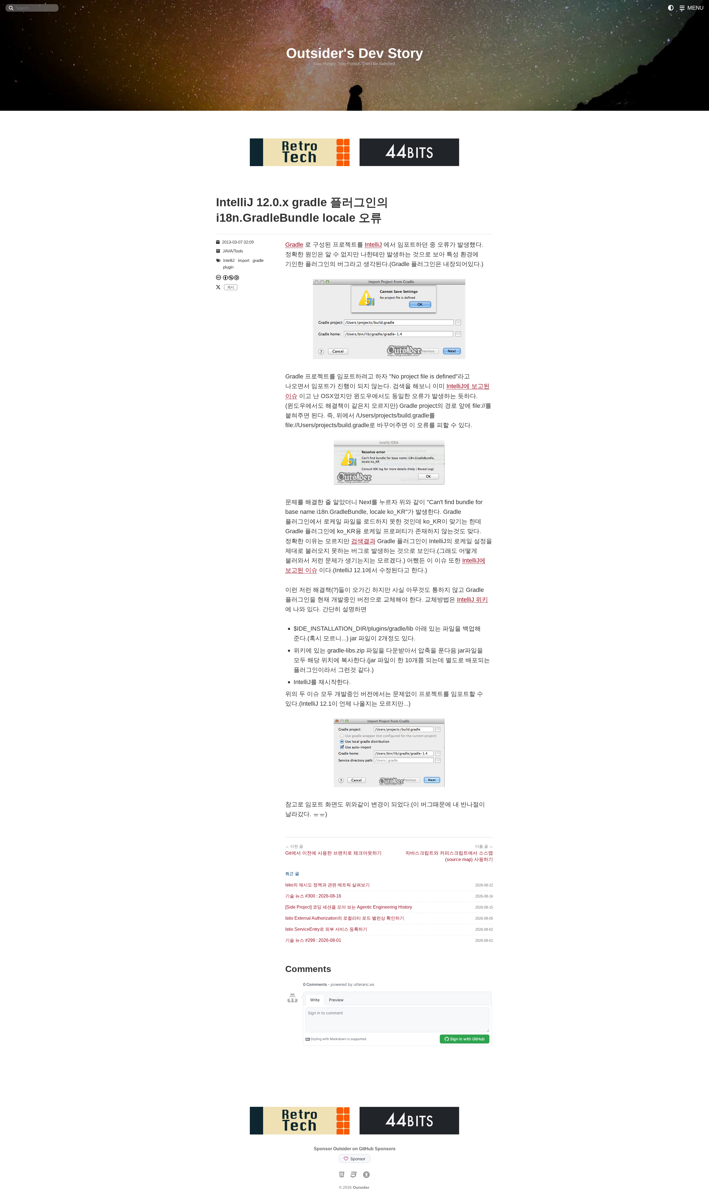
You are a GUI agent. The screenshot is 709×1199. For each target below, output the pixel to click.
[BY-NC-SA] (231, 277)
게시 (230, 287)
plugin (228, 267)
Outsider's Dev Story (354, 53)
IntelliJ (373, 244)
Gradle (294, 244)
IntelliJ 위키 (472, 599)
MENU (694, 8)
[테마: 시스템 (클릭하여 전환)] (671, 8)
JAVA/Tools (233, 251)
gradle (258, 260)
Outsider (361, 1187)
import (243, 260)
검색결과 (363, 541)
